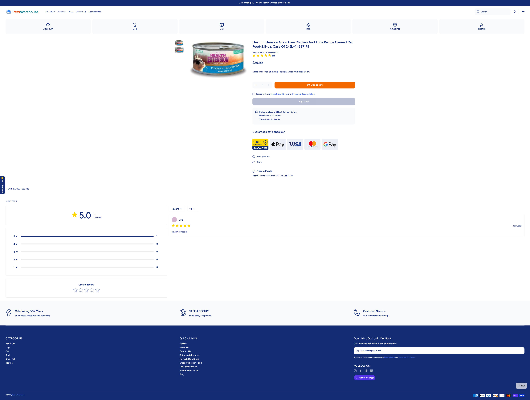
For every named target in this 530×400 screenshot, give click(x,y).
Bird (8, 355)
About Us (184, 347)
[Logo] (23, 11)
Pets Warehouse (18, 395)
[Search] (477, 11)
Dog (8, 347)
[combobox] (493, 11)
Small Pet (10, 359)
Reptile (9, 362)
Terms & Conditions (279, 94)
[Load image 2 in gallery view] (179, 50)
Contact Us (185, 351)
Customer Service (374, 311)
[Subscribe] (521, 350)
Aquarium (10, 343)
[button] (523, 11)
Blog (182, 374)
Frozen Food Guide (189, 370)
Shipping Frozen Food (191, 362)
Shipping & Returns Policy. (303, 94)
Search (183, 343)
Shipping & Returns (189, 355)
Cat (7, 351)
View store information (269, 119)
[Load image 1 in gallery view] (179, 43)
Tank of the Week (188, 366)
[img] (261, 56)
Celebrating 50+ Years (29, 311)
